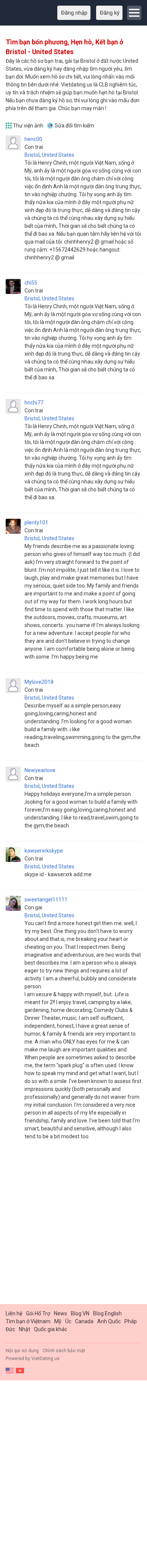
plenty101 (36, 523)
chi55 (30, 283)
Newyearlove (39, 770)
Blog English (107, 1313)
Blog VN (80, 1313)
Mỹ (57, 1321)
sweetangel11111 (45, 900)
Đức (10, 1329)
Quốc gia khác (50, 1329)
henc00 (33, 139)
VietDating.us (45, 1358)
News (60, 1313)
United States (58, 155)
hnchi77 (33, 403)
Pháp (130, 1321)
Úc (68, 1321)
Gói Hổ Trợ (38, 1313)
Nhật (24, 1329)
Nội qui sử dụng (22, 1350)
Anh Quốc (109, 1321)
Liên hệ (14, 1313)
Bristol (32, 155)
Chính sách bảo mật (64, 1350)
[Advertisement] (73, 1225)
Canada (84, 1321)
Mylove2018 (39, 682)
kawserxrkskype (43, 851)
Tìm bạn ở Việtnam (28, 1321)
